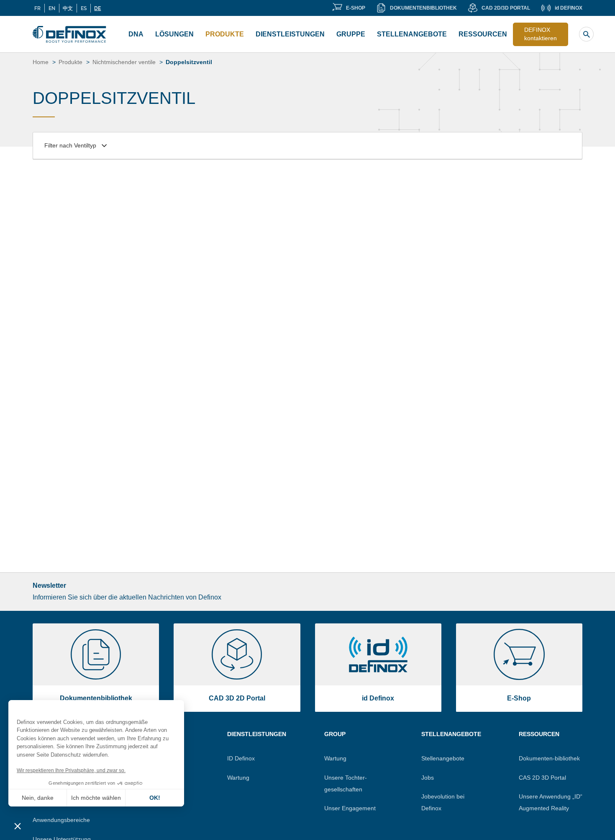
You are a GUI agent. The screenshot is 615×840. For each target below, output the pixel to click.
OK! (154, 797)
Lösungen (174, 34)
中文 (68, 7)
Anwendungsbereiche (61, 820)
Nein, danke (38, 797)
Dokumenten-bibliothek (549, 758)
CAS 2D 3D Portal (542, 777)
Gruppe (350, 34)
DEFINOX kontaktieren (540, 33)
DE (97, 7)
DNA (136, 34)
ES (84, 7)
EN (52, 7)
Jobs (427, 777)
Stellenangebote (412, 34)
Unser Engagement (350, 808)
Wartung (238, 777)
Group (335, 734)
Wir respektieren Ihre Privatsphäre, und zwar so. (71, 770)
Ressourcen (483, 34)
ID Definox (241, 758)
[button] (18, 826)
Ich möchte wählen (96, 797)
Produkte (224, 34)
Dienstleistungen (290, 34)
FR (37, 7)
